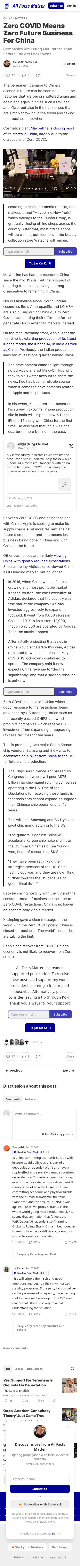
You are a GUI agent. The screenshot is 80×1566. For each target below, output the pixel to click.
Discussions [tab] (34, 1369)
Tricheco (18, 1268)
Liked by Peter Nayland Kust (32, 1152)
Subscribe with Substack (43, 1504)
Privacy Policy (47, 1522)
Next (66, 1070)
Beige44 (18, 1147)
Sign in (71, 6)
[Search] (73, 1369)
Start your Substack (29, 1547)
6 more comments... (16, 1348)
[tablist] (21, 1099)
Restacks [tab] (30, 1099)
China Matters (15, 18)
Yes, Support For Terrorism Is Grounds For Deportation (28, 1382)
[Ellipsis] (74, 1147)
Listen (71, 64)
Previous (16, 1070)
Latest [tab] (19, 1369)
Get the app (60, 1547)
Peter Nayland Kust (26, 61)
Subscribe (56, 6)
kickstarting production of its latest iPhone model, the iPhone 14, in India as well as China (40, 344)
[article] (40, 1390)
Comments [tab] (13, 1099)
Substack (20, 1557)
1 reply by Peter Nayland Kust (36, 1254)
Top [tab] (8, 1369)
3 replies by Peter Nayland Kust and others (40, 1328)
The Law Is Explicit (16, 1390)
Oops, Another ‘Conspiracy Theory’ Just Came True (26, 1413)
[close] (68, 1426)
